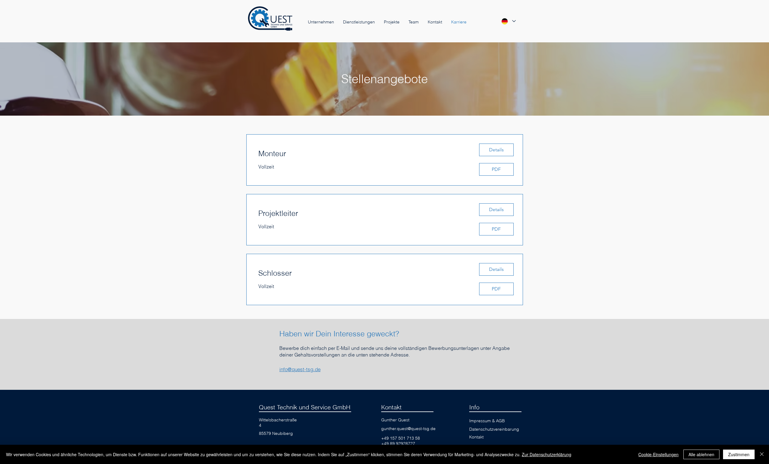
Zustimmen (738, 454)
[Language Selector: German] (508, 21)
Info (474, 407)
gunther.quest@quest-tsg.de (408, 428)
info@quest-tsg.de (300, 369)
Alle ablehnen (701, 454)
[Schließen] (761, 454)
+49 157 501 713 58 (400, 438)
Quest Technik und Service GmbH (304, 407)
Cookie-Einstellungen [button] (658, 454)
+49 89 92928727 (398, 443)
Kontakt (391, 407)
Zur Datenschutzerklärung (546, 454)
